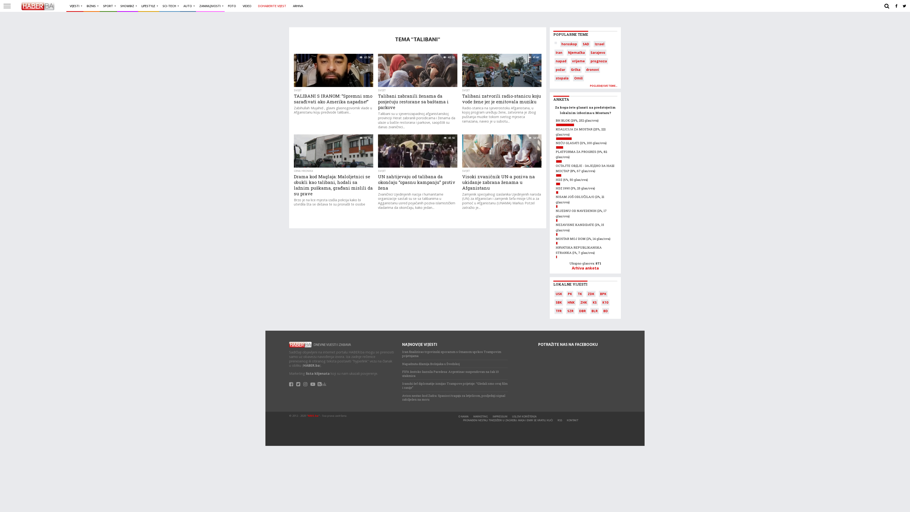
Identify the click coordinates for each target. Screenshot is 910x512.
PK (570, 294)
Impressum (500, 416)
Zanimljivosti (210, 6)
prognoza (599, 61)
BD (605, 311)
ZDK (591, 294)
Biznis (91, 6)
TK (580, 294)
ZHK (583, 302)
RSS (560, 420)
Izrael (599, 44)
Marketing (480, 416)
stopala (562, 78)
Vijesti (74, 6)
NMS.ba (313, 415)
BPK (603, 294)
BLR (595, 311)
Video (247, 6)
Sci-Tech (169, 6)
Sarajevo (598, 52)
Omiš (578, 78)
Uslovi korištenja (524, 416)
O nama (463, 416)
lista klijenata (318, 373)
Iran (559, 52)
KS (595, 302)
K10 (605, 302)
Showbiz (127, 6)
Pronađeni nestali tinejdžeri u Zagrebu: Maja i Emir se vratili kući (508, 420)
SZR (570, 311)
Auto (187, 6)
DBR (582, 311)
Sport (108, 6)
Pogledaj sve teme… (603, 86)
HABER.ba (311, 365)
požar (560, 69)
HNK (571, 302)
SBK (559, 302)
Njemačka (576, 52)
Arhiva (298, 6)
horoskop (569, 44)
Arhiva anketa (585, 268)
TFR (559, 311)
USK (559, 294)
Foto (232, 6)
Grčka (575, 69)
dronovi (592, 69)
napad (561, 61)
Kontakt (572, 420)
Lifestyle (148, 6)
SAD (586, 44)
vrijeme (578, 61)
